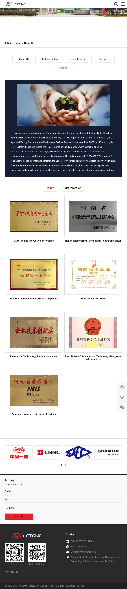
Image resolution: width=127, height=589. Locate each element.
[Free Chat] (122, 387)
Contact (71, 534)
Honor (63, 68)
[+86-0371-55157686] (122, 397)
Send (17, 516)
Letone (103, 59)
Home (17, 43)
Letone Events (77, 59)
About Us (29, 43)
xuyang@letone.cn (86, 552)
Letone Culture (50, 59)
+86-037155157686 (84, 541)
